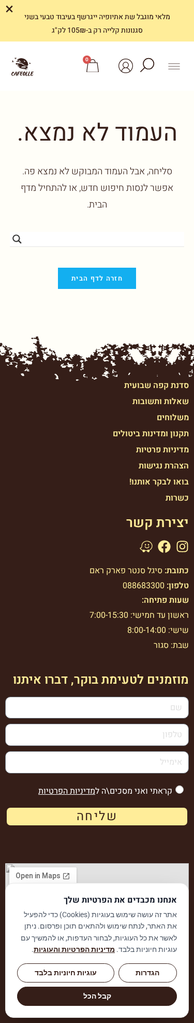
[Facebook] (164, 546)
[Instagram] (182, 546)
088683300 (144, 585)
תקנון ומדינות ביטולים (151, 433)
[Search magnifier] (17, 239)
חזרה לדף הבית (97, 278)
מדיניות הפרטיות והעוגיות (74, 949)
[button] (174, 66)
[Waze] (146, 546)
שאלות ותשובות (160, 401)
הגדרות (147, 973)
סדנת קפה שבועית (156, 385)
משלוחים (173, 417)
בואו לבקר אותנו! (159, 482)
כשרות (177, 498)
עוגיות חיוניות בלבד (66, 973)
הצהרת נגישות (164, 466)
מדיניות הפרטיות (66, 791)
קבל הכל (97, 996)
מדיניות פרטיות (162, 450)
